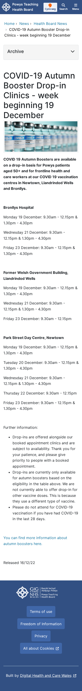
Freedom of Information (41, 624)
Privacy (41, 636)
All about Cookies (38, 648)
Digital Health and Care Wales (46, 675)
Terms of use (41, 611)
